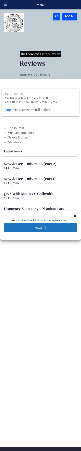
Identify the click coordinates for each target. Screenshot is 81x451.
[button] (75, 216)
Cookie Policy (31, 234)
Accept (40, 227)
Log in (9, 110)
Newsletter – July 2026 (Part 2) (30, 164)
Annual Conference (21, 132)
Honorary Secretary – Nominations (34, 208)
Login (69, 16)
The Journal (16, 128)
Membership (16, 142)
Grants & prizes (18, 137)
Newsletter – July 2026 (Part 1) (30, 179)
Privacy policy (47, 234)
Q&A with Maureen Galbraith (29, 193)
